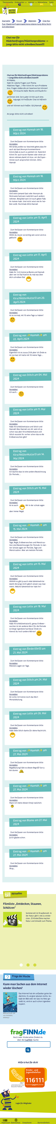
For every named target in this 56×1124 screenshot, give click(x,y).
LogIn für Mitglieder (24, 1103)
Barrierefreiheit (43, 1122)
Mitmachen (42, 2)
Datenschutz (15, 1122)
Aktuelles (16, 893)
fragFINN (28, 1040)
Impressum (6, 1122)
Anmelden (13, 144)
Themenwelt (7, 2)
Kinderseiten (19, 2)
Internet (31, 2)
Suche (51, 2)
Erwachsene (27, 1122)
